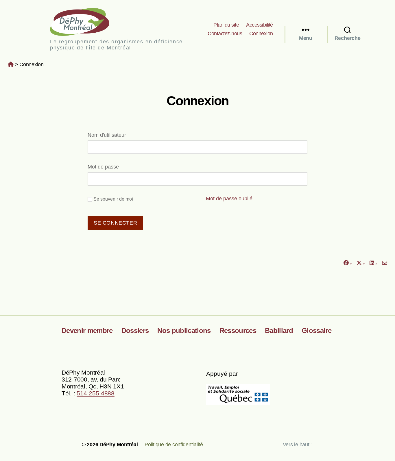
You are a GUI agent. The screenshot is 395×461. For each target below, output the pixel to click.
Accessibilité (259, 25)
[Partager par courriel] (385, 262)
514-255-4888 (96, 393)
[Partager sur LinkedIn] (373, 262)
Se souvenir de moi (113, 199)
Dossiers (135, 330)
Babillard (279, 330)
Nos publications (184, 330)
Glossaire (316, 330)
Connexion (261, 33)
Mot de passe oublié (229, 198)
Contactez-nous (225, 33)
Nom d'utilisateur (107, 135)
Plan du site (226, 25)
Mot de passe (103, 167)
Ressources (237, 330)
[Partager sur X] (360, 262)
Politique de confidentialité (174, 444)
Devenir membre (87, 330)
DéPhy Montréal (84, 22)
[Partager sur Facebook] (347, 262)
